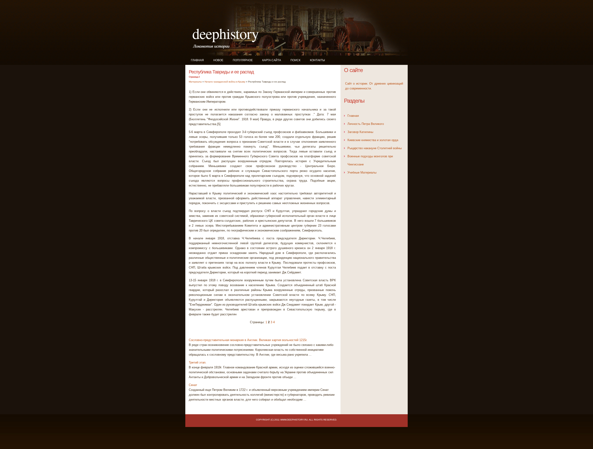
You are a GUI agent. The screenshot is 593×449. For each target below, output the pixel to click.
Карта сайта (271, 60)
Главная (197, 60)
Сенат (193, 385)
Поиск (295, 60)
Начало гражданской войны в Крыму (225, 81)
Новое (218, 60)
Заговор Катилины (360, 132)
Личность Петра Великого (365, 124)
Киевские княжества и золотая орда (372, 140)
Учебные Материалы (361, 172)
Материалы (195, 81)
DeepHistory (225, 33)
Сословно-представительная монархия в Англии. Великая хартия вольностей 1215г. (248, 340)
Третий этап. (197, 362)
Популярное (243, 60)
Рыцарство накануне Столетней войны (374, 148)
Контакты (317, 60)
